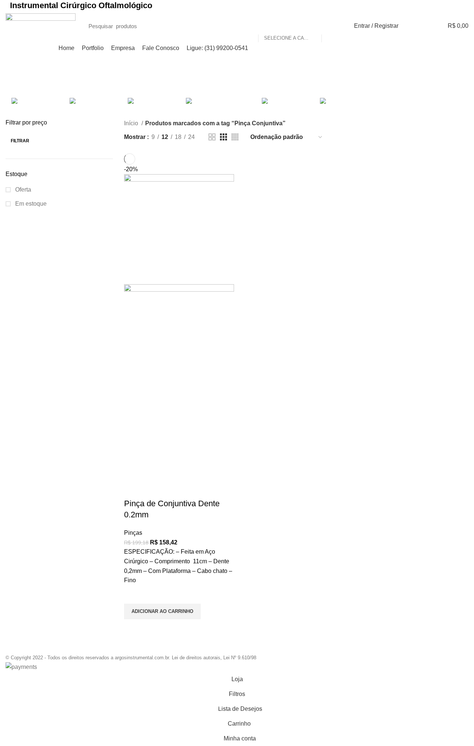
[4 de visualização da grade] (234, 136)
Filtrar (20, 140)
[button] (162, 611)
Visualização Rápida (133, 628)
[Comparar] (133, 489)
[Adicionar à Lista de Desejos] (133, 594)
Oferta (22, 189)
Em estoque (30, 203)
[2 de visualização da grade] (212, 136)
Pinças (133, 533)
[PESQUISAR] (331, 25)
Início (132, 123)
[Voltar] (188, 81)
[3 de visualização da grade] (223, 136)
